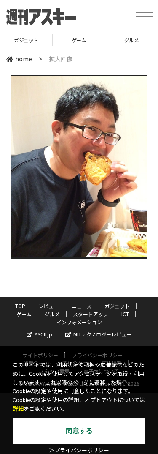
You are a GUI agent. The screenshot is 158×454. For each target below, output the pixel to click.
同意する (79, 431)
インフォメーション (79, 321)
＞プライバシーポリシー (79, 450)
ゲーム (79, 40)
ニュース (81, 305)
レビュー (48, 305)
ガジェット (26, 40)
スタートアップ (90, 313)
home (23, 59)
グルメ (131, 40)
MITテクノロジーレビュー (102, 334)
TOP (20, 305)
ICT (125, 313)
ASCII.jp (43, 334)
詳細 (18, 409)
